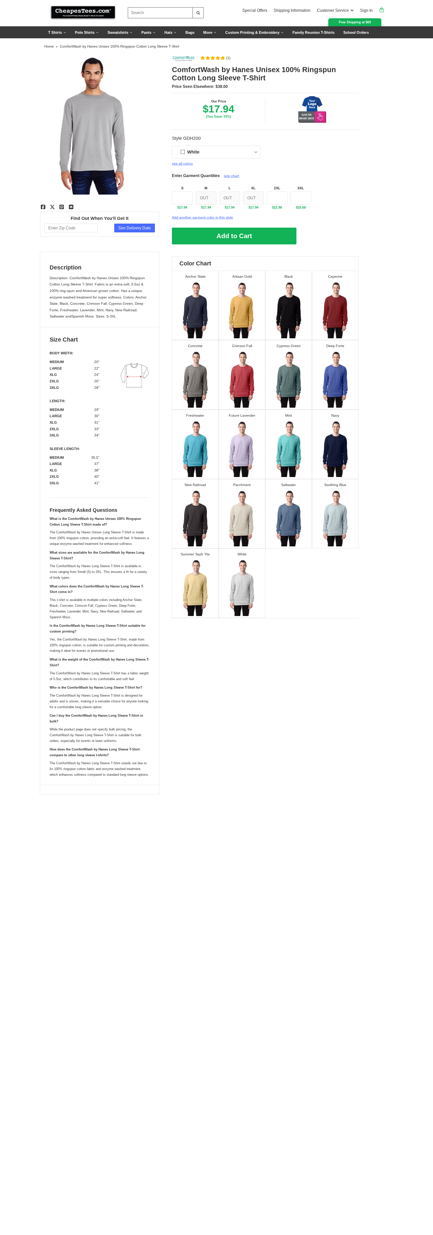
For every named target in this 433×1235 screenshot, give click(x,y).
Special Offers (254, 10)
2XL (277, 188)
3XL (300, 188)
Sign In (366, 10)
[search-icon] (198, 13)
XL (253, 188)
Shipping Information (292, 10)
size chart (231, 176)
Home (49, 46)
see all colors (182, 164)
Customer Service (333, 10)
